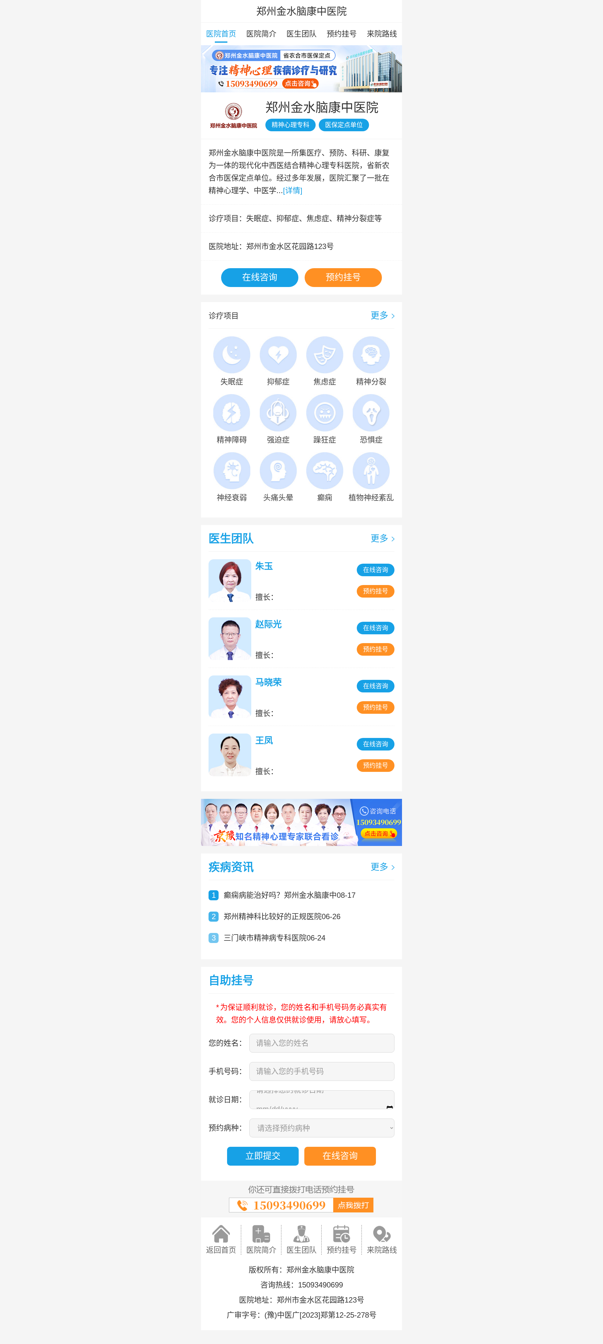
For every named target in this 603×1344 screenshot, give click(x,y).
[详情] (292, 190)
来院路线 (382, 34)
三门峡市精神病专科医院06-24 (274, 938)
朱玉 (264, 566)
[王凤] (231, 755)
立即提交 (262, 1156)
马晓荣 (268, 682)
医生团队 (301, 34)
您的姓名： (227, 1043)
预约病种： (227, 1128)
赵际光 (268, 624)
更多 (379, 316)
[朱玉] (231, 580)
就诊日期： (227, 1099)
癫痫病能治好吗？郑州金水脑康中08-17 (290, 895)
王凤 (264, 740)
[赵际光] (231, 638)
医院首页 (221, 34)
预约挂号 (342, 34)
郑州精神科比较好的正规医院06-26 (282, 916)
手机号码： (227, 1071)
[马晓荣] (231, 696)
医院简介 (261, 34)
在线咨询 (259, 277)
